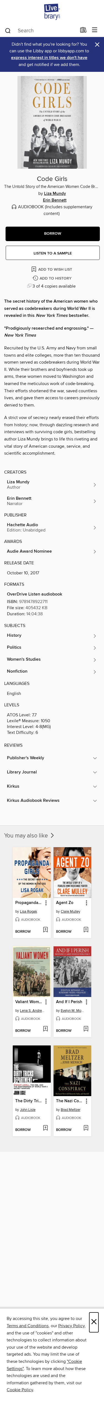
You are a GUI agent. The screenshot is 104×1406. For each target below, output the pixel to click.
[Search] (8, 30)
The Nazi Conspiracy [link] (70, 1101)
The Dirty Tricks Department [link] (29, 1101)
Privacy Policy (71, 1326)
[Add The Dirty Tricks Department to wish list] (45, 1128)
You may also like (26, 835)
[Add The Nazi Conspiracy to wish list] (85, 1128)
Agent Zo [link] (64, 902)
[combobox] (40, 30)
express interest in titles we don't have (49, 58)
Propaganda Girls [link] (29, 902)
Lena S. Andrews (32, 1010)
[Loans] (83, 31)
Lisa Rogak (28, 911)
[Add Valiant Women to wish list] (45, 1029)
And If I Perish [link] (69, 1002)
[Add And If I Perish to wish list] (85, 1029)
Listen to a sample (53, 253)
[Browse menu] (95, 30)
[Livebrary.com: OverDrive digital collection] (52, 12)
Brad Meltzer (70, 1110)
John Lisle (27, 1110)
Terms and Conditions (28, 1326)
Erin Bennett (55, 200)
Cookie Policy (20, 1390)
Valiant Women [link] (29, 1002)
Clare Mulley (70, 911)
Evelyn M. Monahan (73, 1010)
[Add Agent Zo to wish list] (85, 930)
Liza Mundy (55, 193)
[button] (53, 234)
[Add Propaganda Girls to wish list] (45, 930)
